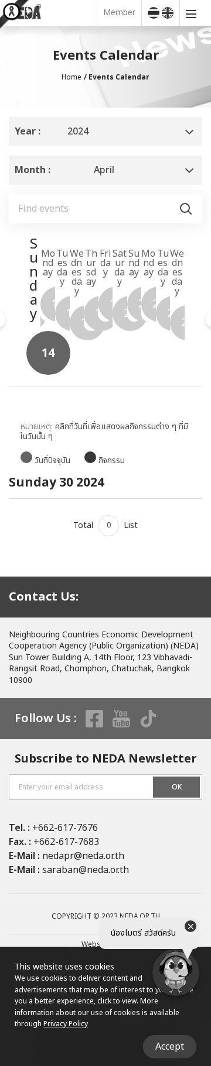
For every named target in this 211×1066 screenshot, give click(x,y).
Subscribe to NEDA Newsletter (106, 759)
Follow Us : (46, 719)
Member (119, 12)
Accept (169, 1047)
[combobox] (105, 131)
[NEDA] (51, 12)
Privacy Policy (65, 1024)
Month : (32, 170)
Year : (27, 132)
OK (177, 787)
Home (71, 77)
